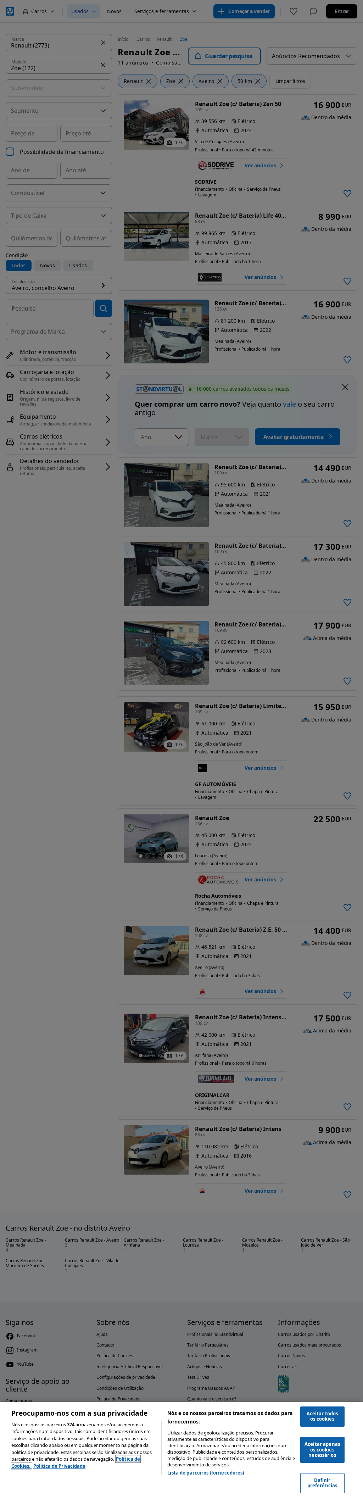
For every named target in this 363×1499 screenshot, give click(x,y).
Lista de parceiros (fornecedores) (205, 1473)
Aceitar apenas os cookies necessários (322, 1449)
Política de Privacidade (59, 1466)
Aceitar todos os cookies (322, 1416)
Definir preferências (322, 1483)
